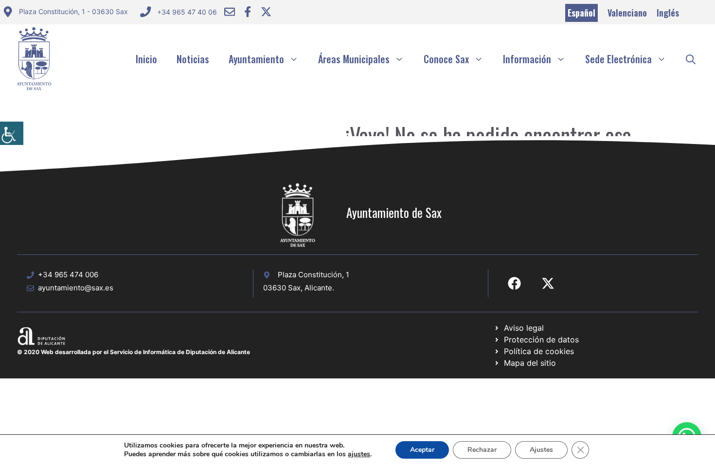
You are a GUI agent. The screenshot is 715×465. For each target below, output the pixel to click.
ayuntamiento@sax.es (75, 287)
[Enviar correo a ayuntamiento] (229, 11)
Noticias (193, 59)
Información (527, 59)
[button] (690, 58)
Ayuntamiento (256, 59)
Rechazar (482, 449)
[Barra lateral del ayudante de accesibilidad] (11, 133)
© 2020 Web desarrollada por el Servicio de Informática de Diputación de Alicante (133, 352)
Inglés (668, 12)
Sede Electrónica (618, 59)
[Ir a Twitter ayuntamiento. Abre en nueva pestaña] (266, 11)
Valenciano (627, 12)
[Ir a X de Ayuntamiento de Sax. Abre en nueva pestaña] (548, 283)
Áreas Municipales (354, 59)
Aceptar (422, 449)
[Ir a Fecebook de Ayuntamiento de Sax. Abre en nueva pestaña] (514, 283)
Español (581, 12)
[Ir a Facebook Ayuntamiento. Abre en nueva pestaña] (247, 11)
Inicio (146, 59)
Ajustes (541, 449)
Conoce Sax (446, 59)
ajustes (359, 454)
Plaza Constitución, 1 (313, 274)
